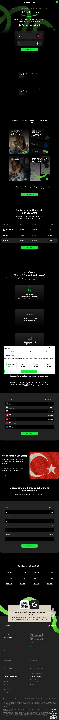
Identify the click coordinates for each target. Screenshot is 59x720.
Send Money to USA (12, 702)
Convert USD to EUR (17, 708)
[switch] (23, 366)
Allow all (29, 371)
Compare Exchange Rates (8, 710)
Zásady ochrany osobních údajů (44, 698)
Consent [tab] (12, 351)
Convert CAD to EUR (45, 708)
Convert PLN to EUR (11, 708)
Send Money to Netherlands (12, 703)
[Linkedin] (3, 698)
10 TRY (8, 516)
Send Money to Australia (6, 704)
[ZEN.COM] (51, 625)
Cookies (54, 698)
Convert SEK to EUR (19, 709)
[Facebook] (11, 698)
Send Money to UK (19, 702)
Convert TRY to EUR (48, 709)
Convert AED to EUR (38, 708)
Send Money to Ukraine (26, 702)
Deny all (46, 371)
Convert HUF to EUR (33, 709)
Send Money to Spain (53, 703)
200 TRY (8, 534)
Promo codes (5, 706)
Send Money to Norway (21, 703)
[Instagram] (15, 698)
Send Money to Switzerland (37, 703)
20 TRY (8, 521)
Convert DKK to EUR (26, 709)
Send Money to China (51, 702)
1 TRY (7, 512)
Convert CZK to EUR (41, 709)
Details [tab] (29, 351)
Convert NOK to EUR (12, 709)
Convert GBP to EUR (24, 708)
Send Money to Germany (34, 702)
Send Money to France (45, 703)
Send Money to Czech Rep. (43, 702)
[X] (7, 698)
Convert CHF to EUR (32, 708)
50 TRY (8, 525)
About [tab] (47, 351)
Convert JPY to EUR (6, 709)
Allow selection (13, 371)
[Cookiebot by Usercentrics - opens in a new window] (49, 348)
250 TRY (8, 539)
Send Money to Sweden (29, 703)
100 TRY (8, 530)
